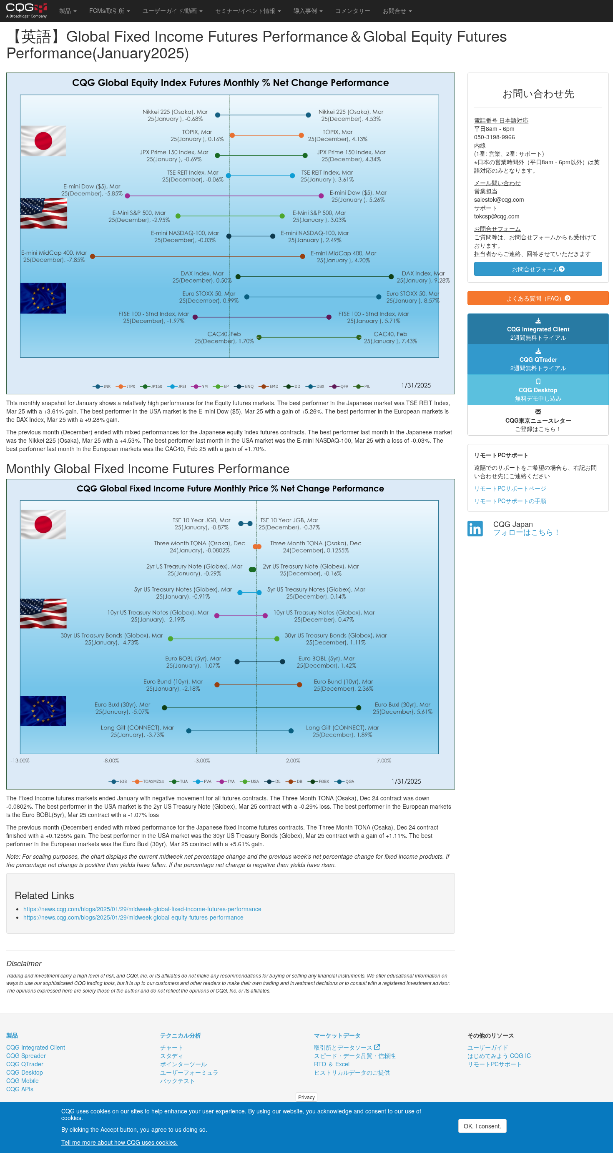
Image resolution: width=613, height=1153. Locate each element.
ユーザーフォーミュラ (189, 1072)
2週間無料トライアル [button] (538, 333)
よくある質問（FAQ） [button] (535, 298)
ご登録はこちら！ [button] (538, 424)
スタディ (171, 1055)
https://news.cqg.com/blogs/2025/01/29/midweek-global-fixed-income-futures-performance (142, 909)
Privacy (306, 1096)
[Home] (29, 10)
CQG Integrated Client (35, 1047)
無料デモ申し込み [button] (538, 394)
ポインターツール (183, 1064)
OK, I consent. (482, 1126)
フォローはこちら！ (527, 531)
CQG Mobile (22, 1080)
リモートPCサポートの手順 (510, 500)
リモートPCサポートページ (510, 488)
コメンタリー (352, 10)
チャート (171, 1047)
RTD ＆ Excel (331, 1064)
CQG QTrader (24, 1064)
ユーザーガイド (487, 1047)
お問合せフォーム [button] (535, 269)
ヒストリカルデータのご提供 (352, 1072)
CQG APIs (19, 1089)
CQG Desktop (24, 1072)
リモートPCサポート (494, 1064)
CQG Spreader (26, 1055)
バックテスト (177, 1080)
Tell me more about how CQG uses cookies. (119, 1142)
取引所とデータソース (344, 1047)
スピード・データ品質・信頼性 (355, 1055)
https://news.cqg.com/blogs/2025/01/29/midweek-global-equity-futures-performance (133, 917)
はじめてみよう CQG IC (499, 1055)
